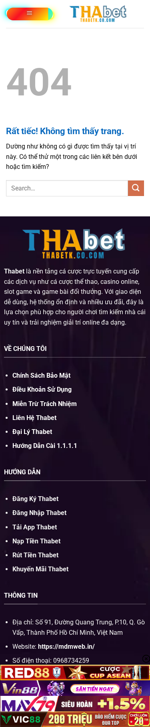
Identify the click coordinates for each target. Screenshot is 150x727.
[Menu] (30, 14)
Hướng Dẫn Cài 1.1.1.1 (44, 446)
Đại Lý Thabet (32, 432)
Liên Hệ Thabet (34, 418)
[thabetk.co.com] (98, 14)
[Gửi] (136, 188)
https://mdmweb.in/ (66, 646)
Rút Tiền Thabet (35, 555)
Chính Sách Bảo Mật (41, 375)
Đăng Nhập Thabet (39, 513)
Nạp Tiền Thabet (36, 541)
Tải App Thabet (34, 527)
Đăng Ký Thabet (35, 499)
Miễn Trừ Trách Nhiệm (44, 404)
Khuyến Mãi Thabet (40, 569)
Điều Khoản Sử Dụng (42, 389)
